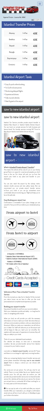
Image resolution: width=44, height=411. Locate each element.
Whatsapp (12, 408)
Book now (24, 160)
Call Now (33, 408)
